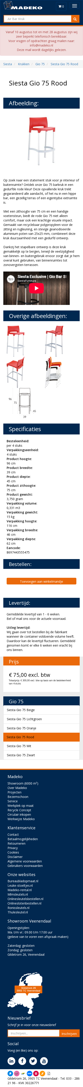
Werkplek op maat (21, 805)
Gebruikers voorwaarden (25, 866)
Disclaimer (15, 857)
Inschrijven (69, 1034)
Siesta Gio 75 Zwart (21, 755)
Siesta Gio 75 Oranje (21, 728)
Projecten (14, 792)
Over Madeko (17, 788)
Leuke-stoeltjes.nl (20, 885)
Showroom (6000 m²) (23, 783)
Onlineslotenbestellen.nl (24, 903)
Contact (13, 834)
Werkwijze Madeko (21, 819)
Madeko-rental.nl (20, 890)
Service (13, 801)
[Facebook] (23, 1061)
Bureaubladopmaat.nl (23, 881)
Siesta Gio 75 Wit (19, 746)
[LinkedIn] (12, 1061)
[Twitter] (34, 1061)
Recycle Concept (19, 810)
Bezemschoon (18, 797)
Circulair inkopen (19, 814)
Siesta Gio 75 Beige (21, 710)
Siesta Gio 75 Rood (20, 737)
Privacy (13, 848)
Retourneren (16, 843)
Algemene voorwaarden (25, 861)
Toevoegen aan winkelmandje (41, 581)
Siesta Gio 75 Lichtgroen (24, 719)
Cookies (13, 852)
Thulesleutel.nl (18, 912)
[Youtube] (45, 1061)
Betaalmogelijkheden (23, 839)
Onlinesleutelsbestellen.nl (25, 899)
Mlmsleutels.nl (18, 894)
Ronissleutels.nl (18, 908)
